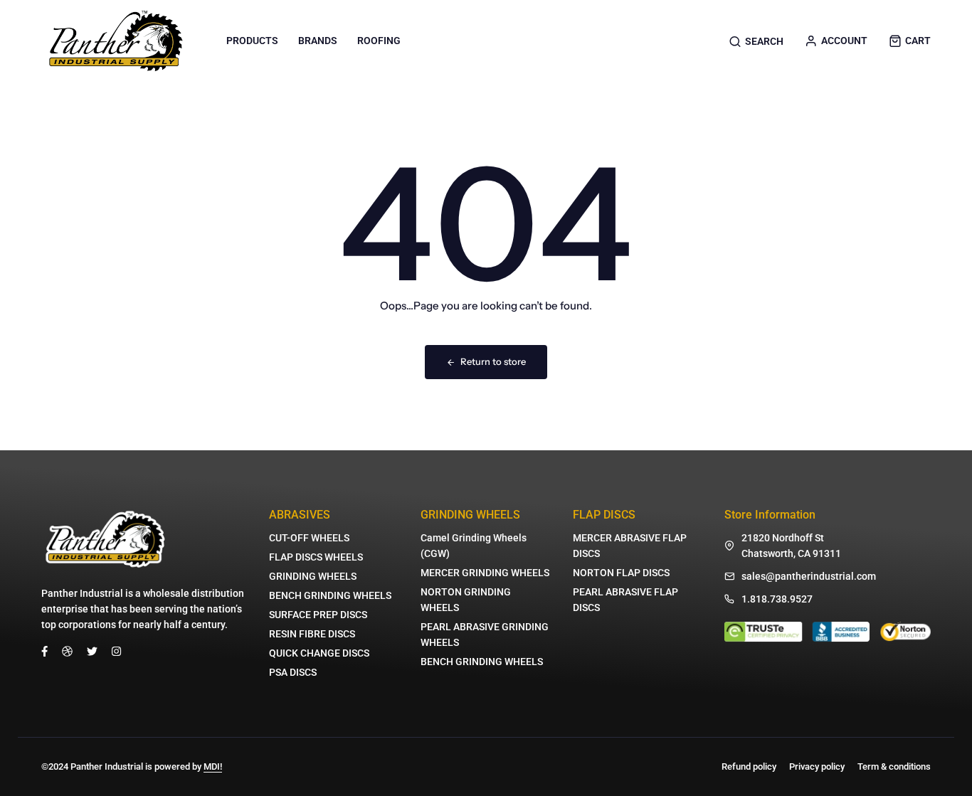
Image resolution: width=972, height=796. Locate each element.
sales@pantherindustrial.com (808, 576)
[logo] (116, 41)
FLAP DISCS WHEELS (316, 557)
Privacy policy (817, 766)
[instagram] (116, 650)
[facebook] (44, 650)
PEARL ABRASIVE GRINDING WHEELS (485, 634)
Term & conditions (894, 766)
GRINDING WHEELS (312, 576)
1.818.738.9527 (777, 599)
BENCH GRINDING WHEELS (330, 595)
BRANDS (317, 40)
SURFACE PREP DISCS (318, 614)
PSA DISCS (293, 672)
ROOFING (379, 40)
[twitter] (92, 650)
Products (252, 40)
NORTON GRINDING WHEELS (466, 599)
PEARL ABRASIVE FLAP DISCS (625, 599)
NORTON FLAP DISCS (621, 572)
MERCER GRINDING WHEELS (485, 572)
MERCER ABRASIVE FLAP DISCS (630, 545)
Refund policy (749, 766)
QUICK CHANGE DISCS (319, 653)
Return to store (493, 361)
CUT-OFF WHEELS (309, 537)
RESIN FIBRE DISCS (312, 634)
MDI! (213, 766)
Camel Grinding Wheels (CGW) (474, 545)
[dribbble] (67, 650)
